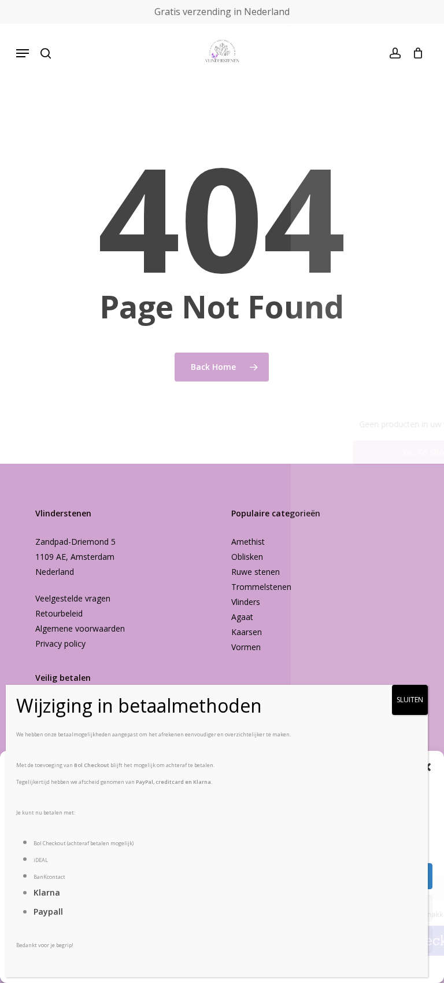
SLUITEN (410, 700)
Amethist (248, 541)
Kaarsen (246, 631)
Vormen (246, 646)
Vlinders (245, 601)
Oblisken (247, 556)
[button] (22, 53)
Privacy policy (60, 643)
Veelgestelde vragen (72, 598)
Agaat (242, 616)
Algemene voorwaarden (80, 628)
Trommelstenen (261, 586)
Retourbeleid (59, 613)
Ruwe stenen (255, 571)
